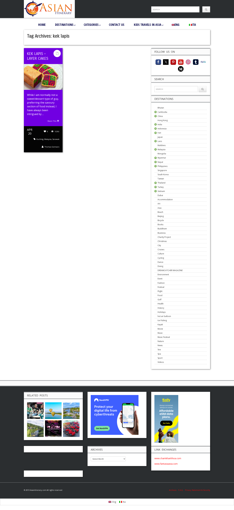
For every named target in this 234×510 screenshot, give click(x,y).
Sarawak (55, 139)
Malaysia (47, 139)
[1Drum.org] (35, 410)
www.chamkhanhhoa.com (167, 458)
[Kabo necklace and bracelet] (71, 428)
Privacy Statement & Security (197, 490)
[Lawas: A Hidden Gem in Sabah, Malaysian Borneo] (71, 410)
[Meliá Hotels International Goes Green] (35, 428)
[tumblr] (195, 61)
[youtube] (180, 61)
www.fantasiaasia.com (166, 463)
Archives (173, 490)
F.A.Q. (180, 490)
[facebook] (158, 61)
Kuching (39, 139)
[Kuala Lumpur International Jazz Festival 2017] (53, 428)
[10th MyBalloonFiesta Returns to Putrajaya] (53, 410)
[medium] (180, 68)
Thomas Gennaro (51, 147)
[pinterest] (173, 61)
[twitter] (165, 61)
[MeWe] (203, 61)
